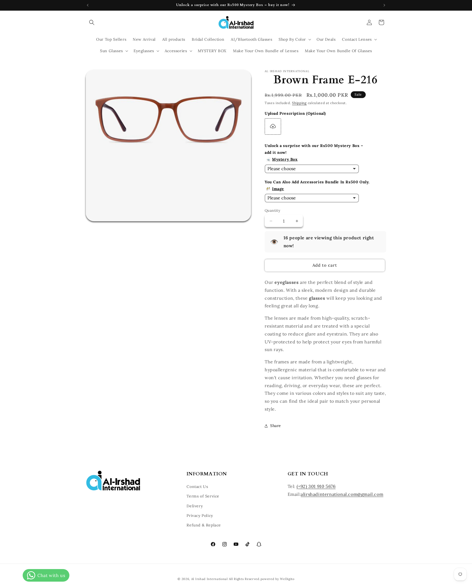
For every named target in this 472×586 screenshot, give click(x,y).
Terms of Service (203, 496)
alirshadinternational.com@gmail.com (342, 494)
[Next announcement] (384, 5)
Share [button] (275, 425)
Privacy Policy (200, 515)
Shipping (299, 103)
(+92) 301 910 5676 (316, 486)
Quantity (272, 210)
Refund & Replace (204, 525)
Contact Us (197, 486)
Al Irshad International (209, 579)
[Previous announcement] (88, 5)
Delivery (195, 505)
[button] (92, 22)
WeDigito (287, 579)
